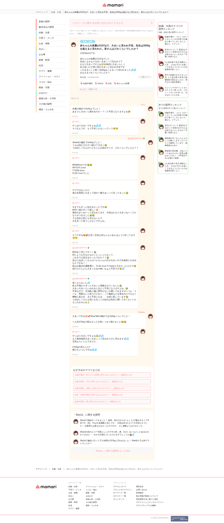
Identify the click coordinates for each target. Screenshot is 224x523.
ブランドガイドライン (122, 490)
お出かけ (43, 93)
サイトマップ (118, 499)
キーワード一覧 (119, 493)
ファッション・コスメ (49, 76)
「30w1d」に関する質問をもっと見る (112, 451)
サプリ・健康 (45, 71)
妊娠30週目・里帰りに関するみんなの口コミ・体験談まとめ (99, 388)
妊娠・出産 (44, 32)
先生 (110, 83)
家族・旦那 (44, 87)
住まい (42, 49)
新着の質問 (44, 21)
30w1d (100, 83)
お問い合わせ (141, 490)
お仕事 (42, 54)
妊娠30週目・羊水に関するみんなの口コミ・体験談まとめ (99, 382)
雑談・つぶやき (46, 109)
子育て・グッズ (46, 38)
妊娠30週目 (88, 83)
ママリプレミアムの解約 (146, 505)
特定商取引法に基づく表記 (147, 499)
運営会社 (139, 486)
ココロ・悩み (45, 82)
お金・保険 (44, 43)
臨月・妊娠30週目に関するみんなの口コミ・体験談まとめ (99, 395)
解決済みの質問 (46, 27)
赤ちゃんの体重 (123, 83)
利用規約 (139, 493)
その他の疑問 (45, 104)
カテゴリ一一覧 (119, 496)
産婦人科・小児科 (47, 98)
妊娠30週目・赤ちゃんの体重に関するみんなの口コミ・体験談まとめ (103, 375)
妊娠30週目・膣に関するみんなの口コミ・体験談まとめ (98, 401)
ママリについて (119, 486)
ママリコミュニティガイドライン (150, 502)
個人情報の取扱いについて (147, 496)
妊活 (41, 65)
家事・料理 (44, 60)
